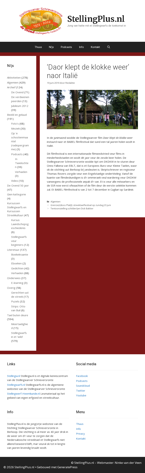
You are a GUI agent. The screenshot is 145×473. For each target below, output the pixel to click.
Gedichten (17, 268)
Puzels (15, 301)
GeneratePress (67, 467)
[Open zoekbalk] (108, 47)
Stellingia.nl (13, 376)
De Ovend (17, 92)
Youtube (81, 395)
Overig (11, 287)
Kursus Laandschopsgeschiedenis (20, 224)
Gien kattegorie (16, 194)
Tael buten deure (17, 315)
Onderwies (14, 278)
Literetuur (13, 249)
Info (81, 47)
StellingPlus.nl (96, 19)
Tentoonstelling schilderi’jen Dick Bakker (72, 208)
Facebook (82, 376)
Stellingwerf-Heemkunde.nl (23, 393)
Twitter (80, 390)
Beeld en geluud (17, 114)
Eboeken (16, 263)
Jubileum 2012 (19, 106)
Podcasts (66, 47)
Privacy (80, 433)
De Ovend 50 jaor (18, 185)
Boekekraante (19, 254)
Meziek (15, 128)
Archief (11, 87)
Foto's (15, 123)
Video (14, 180)
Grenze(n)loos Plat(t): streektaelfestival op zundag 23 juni (81, 205)
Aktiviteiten (14, 77)
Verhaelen (21, 172)
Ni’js (51, 47)
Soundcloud (83, 385)
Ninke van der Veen (128, 463)
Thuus (38, 47)
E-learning (17, 283)
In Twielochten (21, 163)
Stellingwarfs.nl (16, 384)
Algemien (55, 201)
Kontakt (95, 47)
